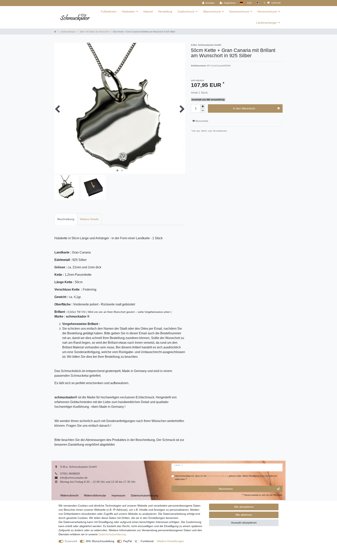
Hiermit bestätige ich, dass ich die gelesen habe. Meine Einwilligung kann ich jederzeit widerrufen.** (226, 477)
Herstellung (165, 11)
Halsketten (128, 11)
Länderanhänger (266, 22)
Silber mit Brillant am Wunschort (94, 31)
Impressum (118, 495)
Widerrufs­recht (69, 495)
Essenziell (71, 541)
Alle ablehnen (243, 514)
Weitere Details (89, 219)
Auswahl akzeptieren (244, 522)
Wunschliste (201, 121)
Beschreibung (65, 219)
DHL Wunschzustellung (100, 541)
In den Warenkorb (244, 108)
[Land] (241, 3)
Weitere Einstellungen (170, 541)
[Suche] (258, 3)
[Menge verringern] (202, 111)
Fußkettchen (108, 11)
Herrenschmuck (267, 11)
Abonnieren (226, 488)
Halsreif (148, 11)
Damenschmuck (239, 11)
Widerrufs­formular (95, 495)
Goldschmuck (186, 11)
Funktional (147, 541)
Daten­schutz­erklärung (112, 534)
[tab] (65, 219)
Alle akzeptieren (244, 506)
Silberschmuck (212, 11)
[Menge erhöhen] (202, 106)
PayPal (127, 541)
